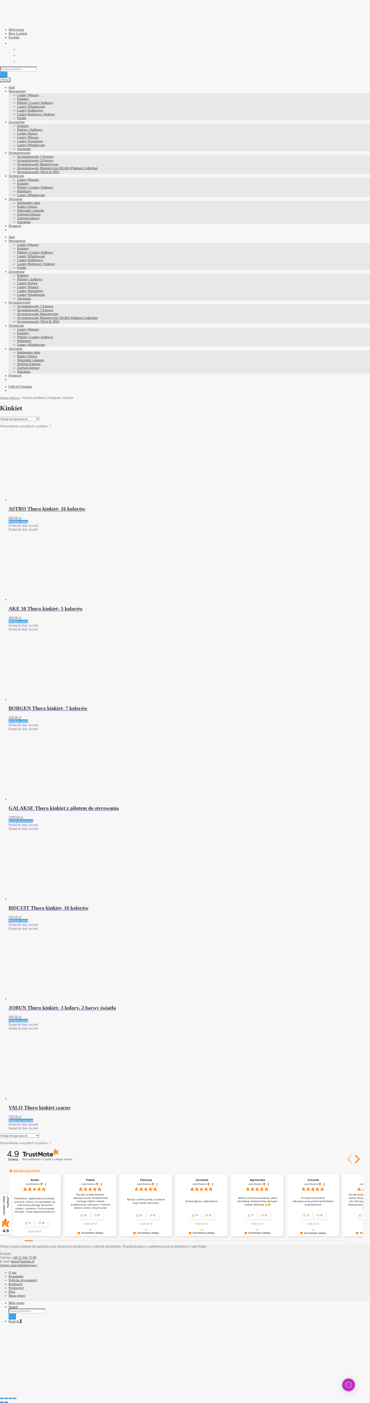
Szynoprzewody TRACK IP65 (38, 172)
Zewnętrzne (17, 122)
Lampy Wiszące (28, 95)
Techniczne (16, 176)
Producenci (16, 1288)
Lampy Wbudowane (31, 106)
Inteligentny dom (28, 203)
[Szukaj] (3, 74)
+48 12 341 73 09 (24, 1257)
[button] (23, 525)
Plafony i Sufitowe (29, 129)
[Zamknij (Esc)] (14, 1398)
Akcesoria (24, 149)
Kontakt (14, 37)
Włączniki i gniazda (30, 210)
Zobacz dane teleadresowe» (18, 1265)
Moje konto (16, 29)
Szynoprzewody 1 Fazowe (35, 156)
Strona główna (10, 398)
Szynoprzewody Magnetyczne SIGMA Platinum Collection (57, 168)
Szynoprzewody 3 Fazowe (35, 160)
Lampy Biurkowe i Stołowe (36, 114)
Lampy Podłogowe (30, 110)
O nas (12, 1272)
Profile (21, 118)
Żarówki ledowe (28, 218)
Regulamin (16, 1276)
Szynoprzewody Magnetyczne (37, 164)
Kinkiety (23, 99)
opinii (56, 1159)
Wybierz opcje (18, 522)
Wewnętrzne (17, 91)
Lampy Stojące (27, 133)
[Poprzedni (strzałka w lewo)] (1, 1402)
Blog (12, 1292)
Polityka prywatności (23, 1280)
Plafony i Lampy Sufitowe (35, 103)
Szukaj (13, 1307)
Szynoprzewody (20, 153)
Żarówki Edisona (28, 214)
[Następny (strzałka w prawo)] (6, 1402)
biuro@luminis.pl (22, 1261)
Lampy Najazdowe (30, 141)
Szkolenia (23, 222)
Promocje (15, 226)
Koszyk (15, 1321)
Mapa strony (17, 1295)
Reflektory (24, 191)
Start (12, 87)
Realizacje (15, 1284)
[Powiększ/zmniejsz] (1, 1398)
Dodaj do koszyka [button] (21, 821)
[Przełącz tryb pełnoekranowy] (6, 1398)
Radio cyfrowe (27, 206)
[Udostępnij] (10, 1398)
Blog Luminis (18, 33)
